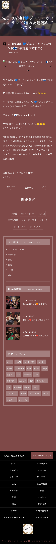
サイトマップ (42, 517)
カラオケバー (42, 381)
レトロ (35, 387)
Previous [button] (6, 65)
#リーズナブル (29, 220)
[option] (28, 64)
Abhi (36, 374)
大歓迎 (23, 393)
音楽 (10, 264)
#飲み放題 (13, 220)
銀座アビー (11, 381)
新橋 (29, 368)
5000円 (18, 362)
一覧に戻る (28, 187)
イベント (12, 269)
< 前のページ (10, 188)
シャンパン (23, 400)
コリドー (41, 362)
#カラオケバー (28, 213)
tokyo (45, 368)
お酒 (10, 259)
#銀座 (14, 213)
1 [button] (27, 70)
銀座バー (10, 374)
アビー (9, 362)
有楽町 (9, 368)
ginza (36, 368)
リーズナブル (34, 393)
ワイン (45, 393)
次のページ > (46, 188)
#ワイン (44, 220)
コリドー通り (29, 362)
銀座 (31, 381)
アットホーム (12, 393)
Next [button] (50, 65)
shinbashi (20, 368)
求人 (10, 275)
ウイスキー (11, 400)
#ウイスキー (20, 226)
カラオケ (6, 177)
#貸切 (42, 213)
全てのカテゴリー (16, 249)
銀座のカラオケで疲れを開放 (18, 173)
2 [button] (28, 70)
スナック (22, 381)
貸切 (8, 387)
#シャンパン (36, 226)
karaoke (27, 374)
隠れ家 (27, 387)
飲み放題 (17, 387)
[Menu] (51, 5)
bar (18, 374)
